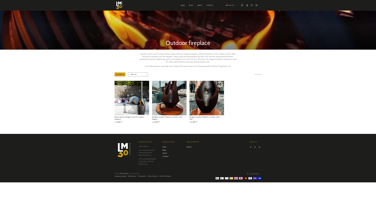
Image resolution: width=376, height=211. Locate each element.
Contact (166, 156)
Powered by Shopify (120, 176)
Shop (164, 147)
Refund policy (132, 176)
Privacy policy (142, 176)
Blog (164, 150)
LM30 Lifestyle (124, 173)
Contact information (165, 176)
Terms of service (152, 176)
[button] (242, 5)
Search (189, 147)
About (165, 153)
